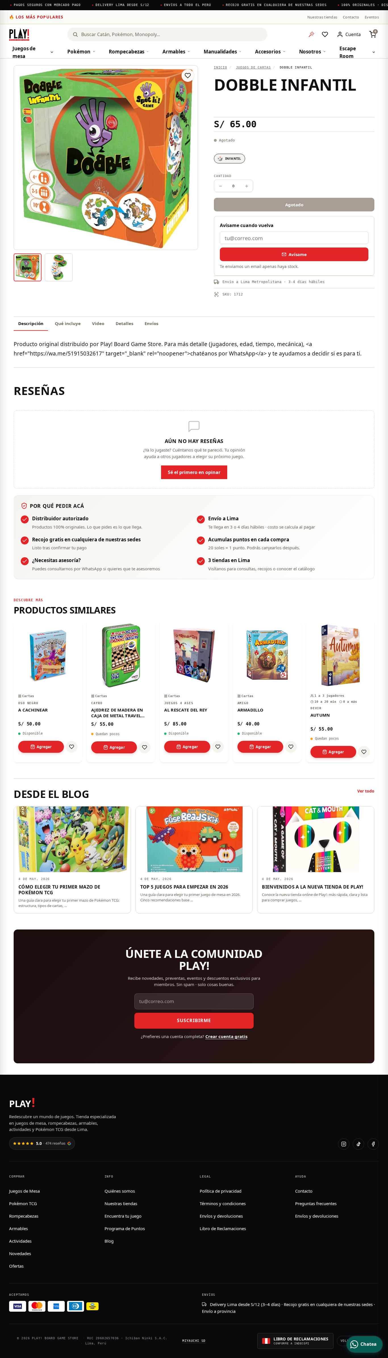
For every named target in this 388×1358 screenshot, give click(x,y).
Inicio (220, 67)
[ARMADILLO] (267, 691)
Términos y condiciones (223, 1203)
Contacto (351, 17)
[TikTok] (358, 1144)
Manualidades (220, 51)
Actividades (20, 1241)
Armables (173, 51)
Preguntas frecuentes (316, 1203)
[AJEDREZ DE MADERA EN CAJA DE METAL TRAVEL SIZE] (121, 691)
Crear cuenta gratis (226, 1036)
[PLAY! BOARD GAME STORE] (19, 34)
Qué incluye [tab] (68, 323)
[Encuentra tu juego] (311, 34)
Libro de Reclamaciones (223, 1228)
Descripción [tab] (30, 323)
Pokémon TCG (23, 1203)
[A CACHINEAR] (48, 691)
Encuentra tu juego (123, 1216)
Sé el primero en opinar (194, 472)
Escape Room (347, 52)
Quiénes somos (120, 1191)
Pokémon (78, 51)
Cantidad (222, 176)
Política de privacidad (220, 1191)
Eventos (372, 17)
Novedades (20, 1253)
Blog (109, 1241)
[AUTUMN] (340, 691)
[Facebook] (373, 1144)
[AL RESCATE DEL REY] (194, 691)
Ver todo (365, 791)
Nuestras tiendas (322, 17)
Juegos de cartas (253, 67)
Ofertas (16, 1266)
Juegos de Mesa (24, 1191)
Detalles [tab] (124, 323)
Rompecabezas (126, 51)
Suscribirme (194, 1020)
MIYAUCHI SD (194, 1341)
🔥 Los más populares (36, 17)
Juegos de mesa (24, 52)
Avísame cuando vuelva (247, 225)
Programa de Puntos (125, 1228)
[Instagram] (343, 1144)
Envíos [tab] (151, 323)
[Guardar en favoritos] (188, 75)
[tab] (27, 267)
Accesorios (268, 51)
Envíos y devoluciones (221, 1216)
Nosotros (310, 51)
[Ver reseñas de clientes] (294, 105)
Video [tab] (98, 323)
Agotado (294, 204)
